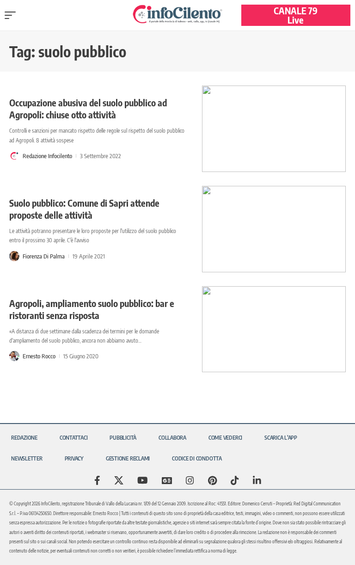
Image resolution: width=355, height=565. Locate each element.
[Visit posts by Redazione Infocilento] (14, 156)
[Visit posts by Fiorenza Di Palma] (14, 256)
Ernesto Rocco (39, 356)
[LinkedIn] (257, 480)
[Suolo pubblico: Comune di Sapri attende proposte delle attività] (274, 229)
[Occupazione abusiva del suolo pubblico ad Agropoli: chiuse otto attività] (274, 129)
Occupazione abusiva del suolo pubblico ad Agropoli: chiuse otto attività (88, 108)
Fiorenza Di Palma (44, 256)
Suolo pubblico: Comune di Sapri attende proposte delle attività (84, 209)
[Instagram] (190, 480)
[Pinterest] (212, 480)
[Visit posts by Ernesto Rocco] (14, 356)
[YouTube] (142, 480)
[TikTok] (234, 480)
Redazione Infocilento (47, 156)
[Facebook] (97, 480)
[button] (12, 15)
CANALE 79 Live (296, 15)
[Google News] (166, 480)
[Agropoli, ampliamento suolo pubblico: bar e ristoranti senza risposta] (274, 329)
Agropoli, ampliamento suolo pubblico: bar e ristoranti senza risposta (91, 309)
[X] (119, 480)
